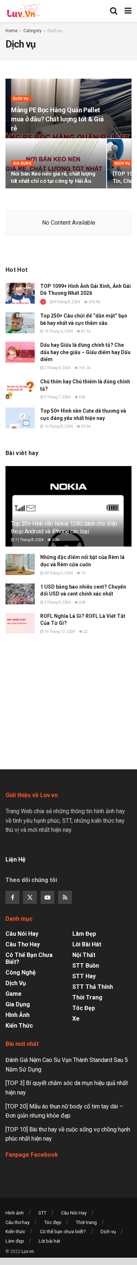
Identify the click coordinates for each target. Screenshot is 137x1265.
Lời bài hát (86, 944)
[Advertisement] (68, 698)
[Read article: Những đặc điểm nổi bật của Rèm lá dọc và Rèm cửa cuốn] (20, 564)
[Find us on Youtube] (47, 897)
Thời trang (87, 997)
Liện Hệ (16, 859)
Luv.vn (28, 1251)
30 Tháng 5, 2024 (58, 573)
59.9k (85, 426)
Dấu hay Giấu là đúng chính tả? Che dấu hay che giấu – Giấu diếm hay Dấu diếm (85, 352)
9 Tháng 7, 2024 (57, 397)
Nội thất (83, 954)
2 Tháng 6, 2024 (57, 368)
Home (11, 30)
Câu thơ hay (22, 944)
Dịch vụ (54, 30)
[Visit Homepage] (22, 11)
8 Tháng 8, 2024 (66, 302)
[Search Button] (113, 11)
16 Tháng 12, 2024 (59, 632)
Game (13, 993)
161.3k (84, 368)
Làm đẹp (84, 933)
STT (42, 1213)
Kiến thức (19, 1025)
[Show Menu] (128, 11)
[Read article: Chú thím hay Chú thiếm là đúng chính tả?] (20, 388)
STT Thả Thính (92, 986)
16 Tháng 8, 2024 (58, 426)
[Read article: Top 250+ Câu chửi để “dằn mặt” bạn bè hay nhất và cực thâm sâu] (20, 322)
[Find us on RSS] (65, 897)
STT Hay (84, 976)
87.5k (85, 331)
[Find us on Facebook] (12, 897)
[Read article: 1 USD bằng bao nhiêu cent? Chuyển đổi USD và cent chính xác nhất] (20, 593)
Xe (76, 1018)
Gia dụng (22, 163)
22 (85, 632)
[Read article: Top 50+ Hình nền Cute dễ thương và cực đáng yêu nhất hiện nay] (20, 418)
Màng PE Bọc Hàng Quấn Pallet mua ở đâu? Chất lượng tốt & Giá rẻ (57, 119)
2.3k (55, 540)
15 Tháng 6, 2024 (58, 331)
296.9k (94, 302)
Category (32, 30)
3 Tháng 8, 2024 (57, 602)
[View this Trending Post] (43, 302)
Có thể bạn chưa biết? (29, 958)
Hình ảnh (17, 1014)
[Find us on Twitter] (30, 897)
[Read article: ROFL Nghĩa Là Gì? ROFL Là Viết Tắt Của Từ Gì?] (20, 623)
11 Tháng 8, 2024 (29, 540)
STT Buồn (85, 965)
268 (81, 602)
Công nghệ (20, 972)
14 (82, 573)
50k (81, 397)
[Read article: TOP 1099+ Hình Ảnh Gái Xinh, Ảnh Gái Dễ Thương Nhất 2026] (20, 293)
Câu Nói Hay (21, 933)
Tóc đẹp (83, 1008)
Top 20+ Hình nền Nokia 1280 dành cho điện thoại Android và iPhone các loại (64, 527)
